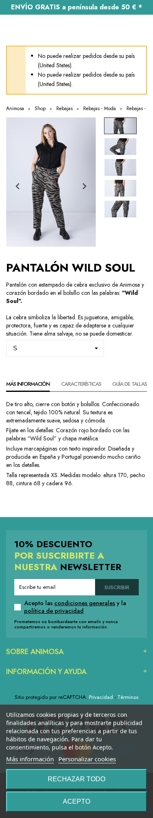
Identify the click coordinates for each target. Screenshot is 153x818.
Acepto (76, 801)
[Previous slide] (18, 186)
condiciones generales (84, 603)
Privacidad (101, 697)
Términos (128, 697)
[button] (120, 125)
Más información (30, 759)
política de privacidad (54, 611)
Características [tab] (81, 384)
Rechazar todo (76, 779)
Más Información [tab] (28, 384)
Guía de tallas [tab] (129, 384)
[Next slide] (83, 186)
